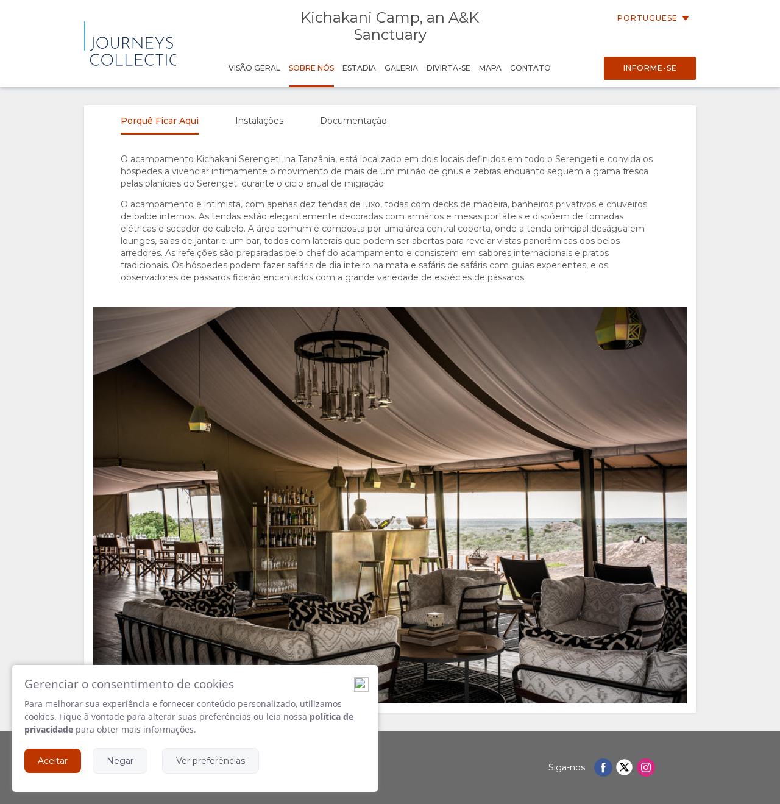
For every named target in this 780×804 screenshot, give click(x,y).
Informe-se (650, 68)
